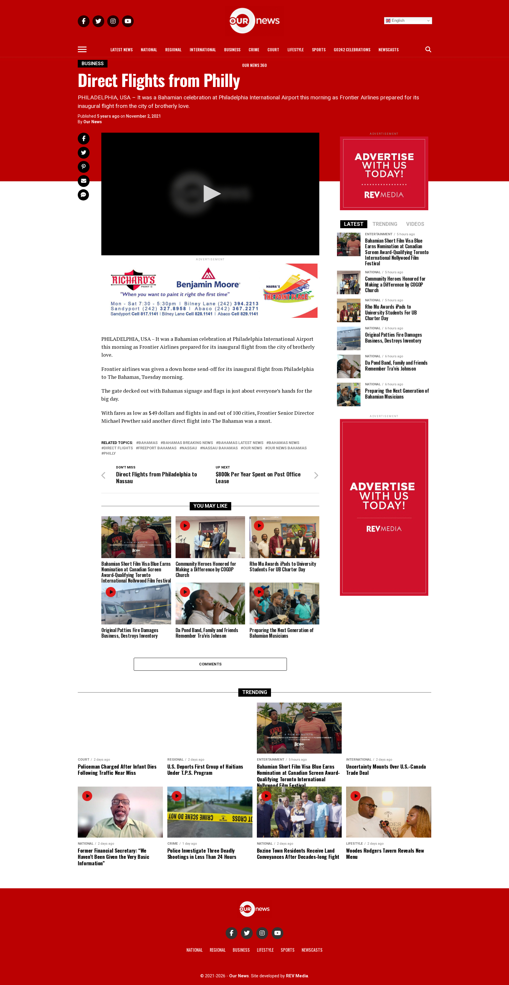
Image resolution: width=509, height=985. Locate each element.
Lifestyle (295, 49)
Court (273, 49)
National (149, 49)
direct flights (118, 448)
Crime (254, 49)
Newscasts (389, 49)
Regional (173, 49)
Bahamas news (284, 443)
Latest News (121, 49)
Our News (92, 121)
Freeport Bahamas (157, 448)
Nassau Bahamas (220, 448)
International (203, 49)
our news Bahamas (287, 448)
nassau (189, 448)
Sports (318, 49)
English (397, 20)
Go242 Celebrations (352, 49)
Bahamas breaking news (188, 443)
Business (232, 49)
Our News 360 (254, 65)
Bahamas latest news (240, 443)
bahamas (148, 443)
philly (110, 453)
